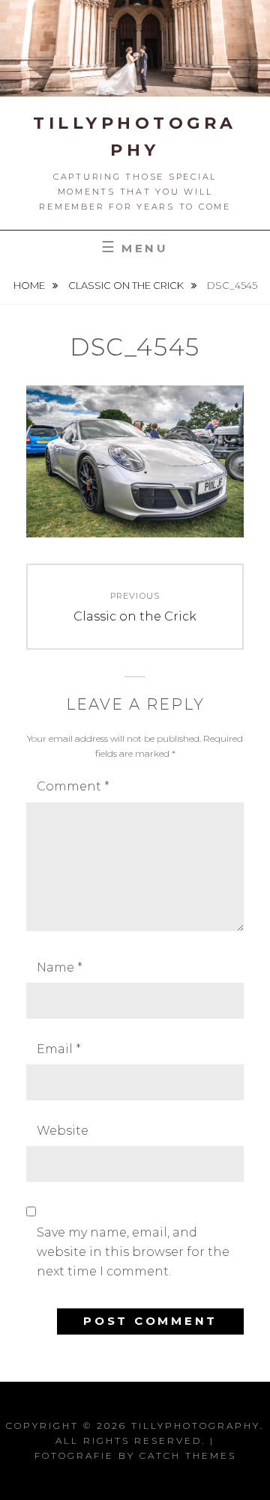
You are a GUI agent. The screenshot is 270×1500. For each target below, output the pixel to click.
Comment (73, 786)
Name (59, 967)
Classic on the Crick (127, 285)
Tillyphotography (195, 1425)
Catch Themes (188, 1455)
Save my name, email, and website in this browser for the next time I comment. (133, 1252)
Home (30, 285)
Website (62, 1131)
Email (59, 1049)
